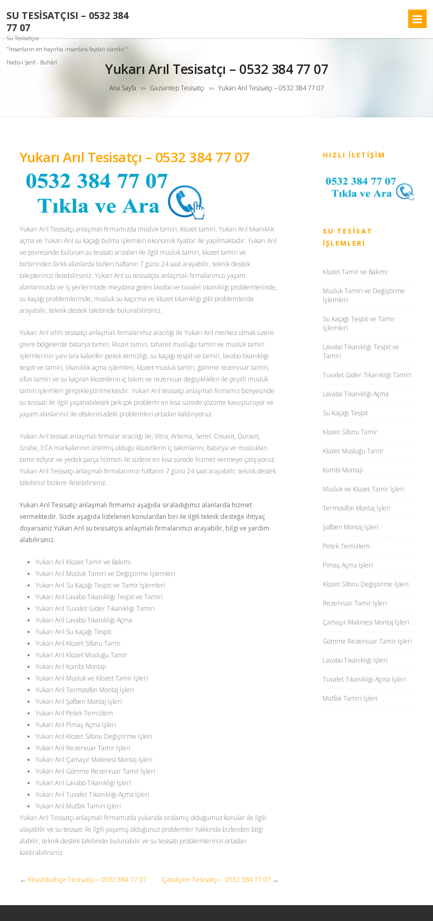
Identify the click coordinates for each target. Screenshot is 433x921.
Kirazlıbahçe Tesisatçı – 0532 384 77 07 (87, 879)
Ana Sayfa (122, 87)
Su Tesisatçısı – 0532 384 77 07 (67, 22)
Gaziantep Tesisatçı (177, 87)
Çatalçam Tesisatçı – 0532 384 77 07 (216, 879)
